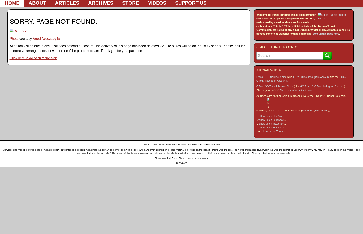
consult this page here (326, 33)
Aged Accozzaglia (46, 38)
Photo (14, 38)
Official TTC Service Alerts (271, 77)
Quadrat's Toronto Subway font (186, 144)
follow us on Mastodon (271, 127)
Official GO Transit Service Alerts (274, 86)
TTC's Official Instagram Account (311, 77)
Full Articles (321, 110)
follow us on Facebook (271, 120)
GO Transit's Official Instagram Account (322, 86)
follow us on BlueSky (270, 116)
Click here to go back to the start (33, 58)
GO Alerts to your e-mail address (293, 90)
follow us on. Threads (273, 131)
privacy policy (201, 158)
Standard (307, 110)
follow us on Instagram (271, 123)
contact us (264, 153)
